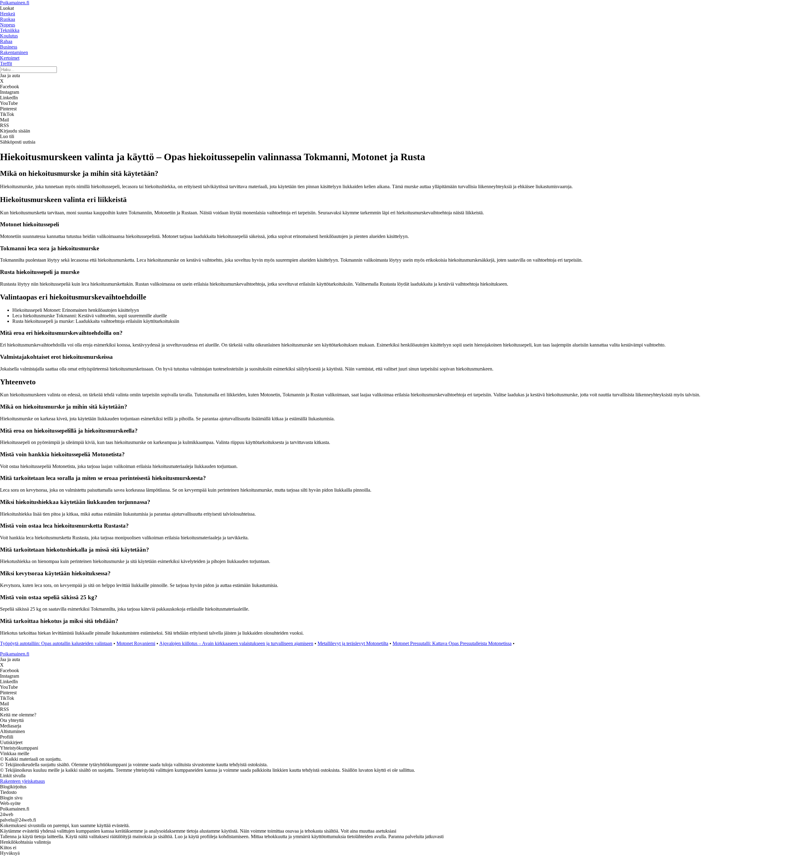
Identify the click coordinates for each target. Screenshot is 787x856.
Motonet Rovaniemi (136, 643)
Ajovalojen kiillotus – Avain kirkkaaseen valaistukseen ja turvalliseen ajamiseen (236, 643)
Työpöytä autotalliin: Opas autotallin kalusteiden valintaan (56, 643)
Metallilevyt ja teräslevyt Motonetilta (353, 643)
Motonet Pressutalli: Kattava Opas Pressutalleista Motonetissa (452, 643)
